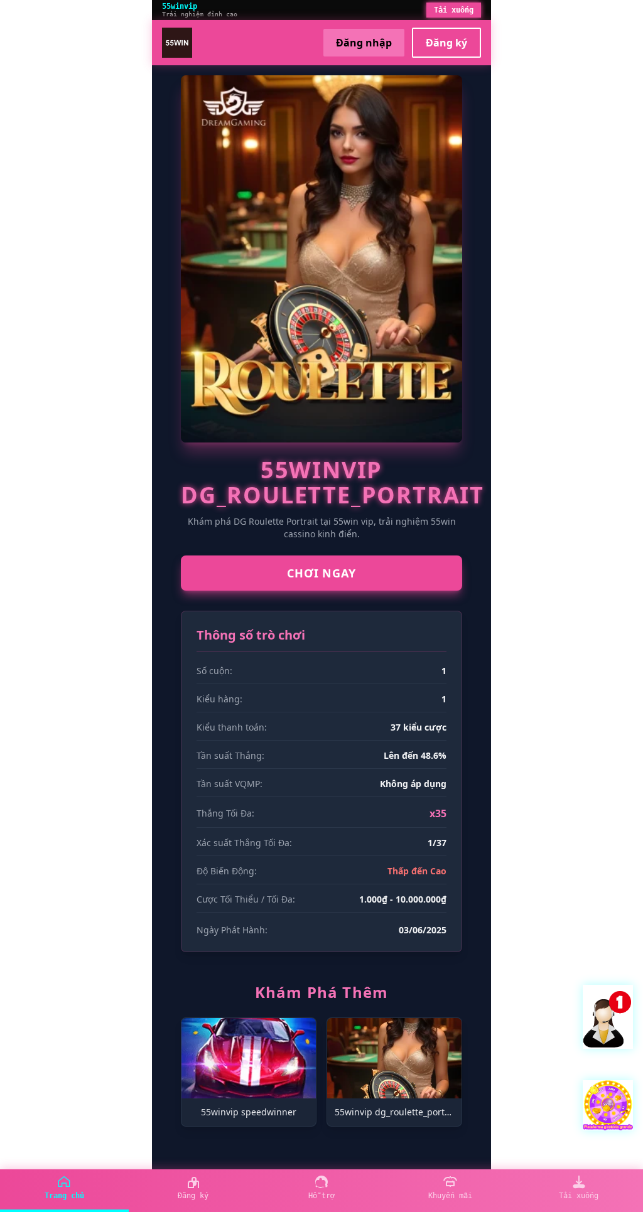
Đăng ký (446, 43)
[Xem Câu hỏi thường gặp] (608, 1017)
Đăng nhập (364, 43)
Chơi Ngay (321, 573)
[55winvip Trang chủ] (177, 43)
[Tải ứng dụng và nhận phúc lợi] (608, 1105)
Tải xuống (453, 10)
